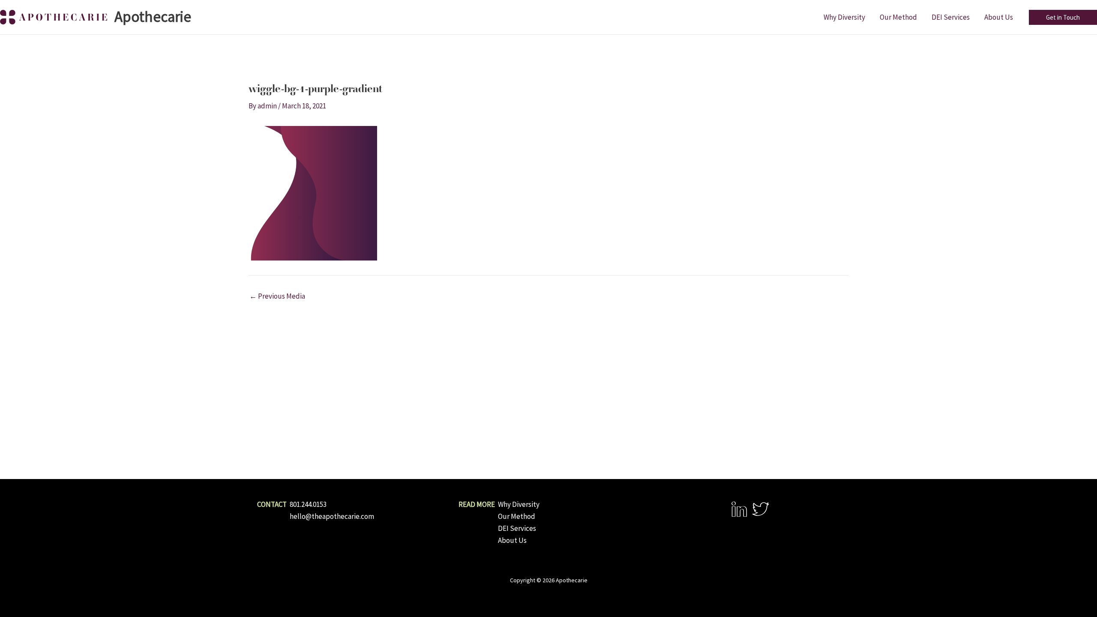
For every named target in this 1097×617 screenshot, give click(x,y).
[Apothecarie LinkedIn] (739, 509)
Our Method (516, 516)
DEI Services (517, 528)
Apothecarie (152, 16)
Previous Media (277, 296)
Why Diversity (519, 504)
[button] (1063, 17)
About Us (512, 540)
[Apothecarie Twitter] (760, 509)
